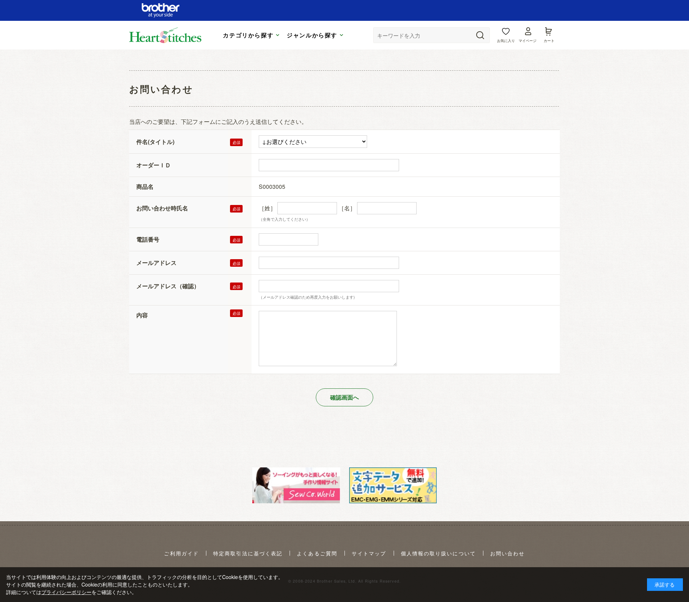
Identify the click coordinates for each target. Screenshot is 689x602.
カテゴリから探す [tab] (248, 35)
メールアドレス (156, 262)
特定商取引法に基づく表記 (247, 553)
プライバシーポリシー (66, 592)
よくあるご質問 (317, 553)
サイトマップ (369, 553)
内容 (142, 315)
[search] (480, 35)
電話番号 (147, 239)
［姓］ (267, 208)
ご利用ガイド (181, 553)
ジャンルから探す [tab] (312, 35)
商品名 (145, 186)
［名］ (347, 208)
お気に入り (506, 40)
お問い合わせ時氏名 (162, 208)
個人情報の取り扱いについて (438, 553)
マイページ (527, 40)
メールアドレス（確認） (168, 286)
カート (549, 40)
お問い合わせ (507, 553)
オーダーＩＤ (153, 165)
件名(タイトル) (155, 141)
